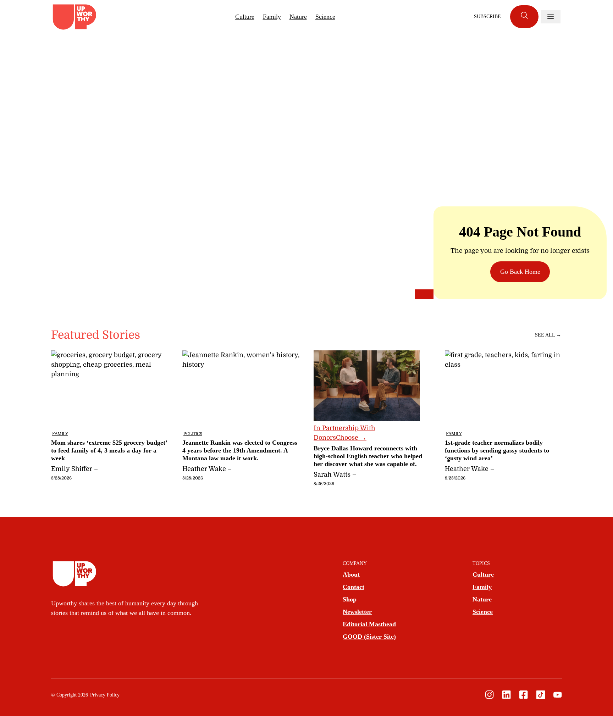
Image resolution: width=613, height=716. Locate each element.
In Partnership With (344, 432)
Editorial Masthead (369, 624)
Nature (298, 16)
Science (325, 16)
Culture (244, 16)
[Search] (524, 16)
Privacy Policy (105, 695)
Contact (353, 586)
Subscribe (487, 16)
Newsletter (357, 611)
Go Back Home (520, 271)
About (351, 574)
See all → (548, 335)
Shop (350, 599)
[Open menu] (550, 16)
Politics (192, 433)
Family (272, 16)
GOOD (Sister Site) (369, 636)
